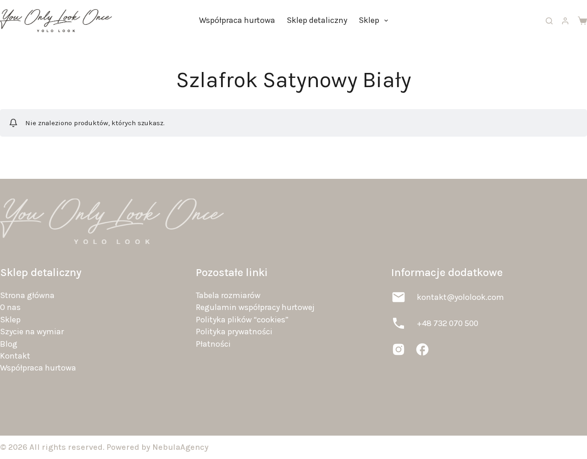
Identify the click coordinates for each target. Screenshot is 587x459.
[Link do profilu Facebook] (422, 349)
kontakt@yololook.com (460, 297)
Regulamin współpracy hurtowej (255, 307)
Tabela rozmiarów (228, 295)
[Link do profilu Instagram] (398, 349)
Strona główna (27, 295)
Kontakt (15, 356)
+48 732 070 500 (447, 323)
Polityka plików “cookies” (242, 320)
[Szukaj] (549, 20)
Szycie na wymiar (32, 331)
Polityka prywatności (234, 331)
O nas (10, 307)
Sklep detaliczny (317, 20)
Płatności (213, 344)
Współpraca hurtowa (237, 20)
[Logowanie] (565, 20)
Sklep (369, 20)
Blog (8, 344)
